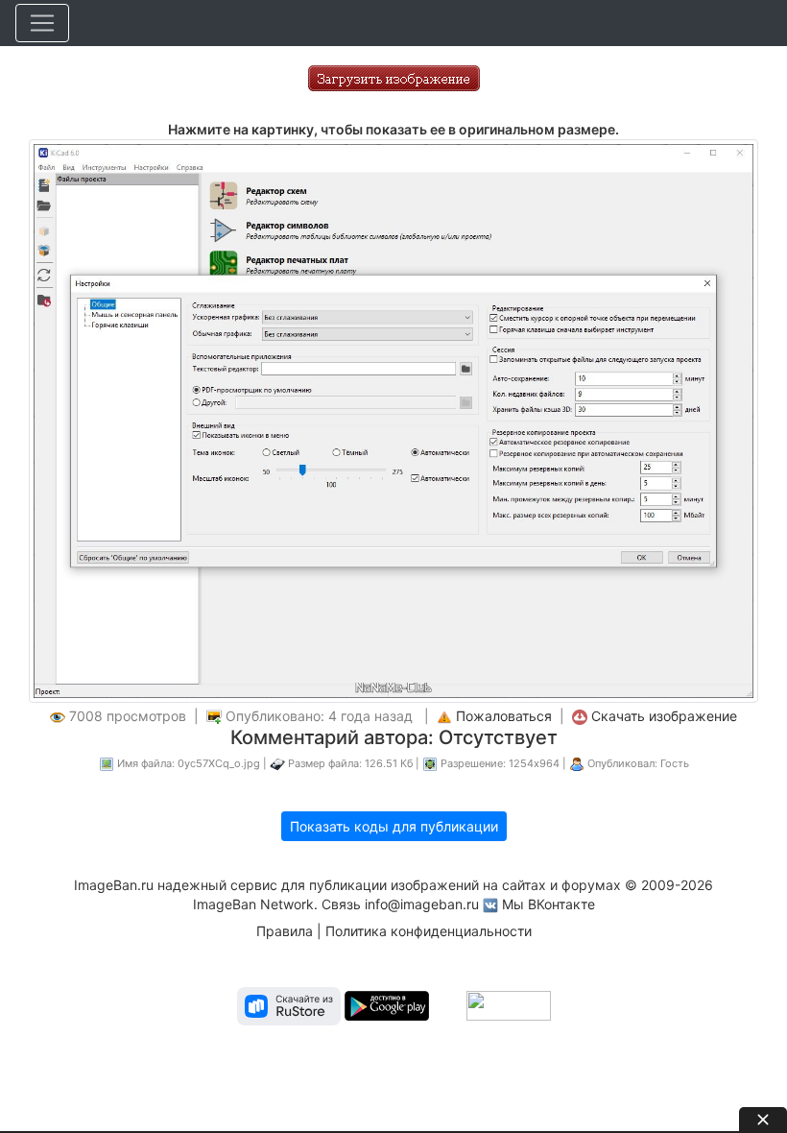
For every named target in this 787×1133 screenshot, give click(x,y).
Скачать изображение (664, 716)
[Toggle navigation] (42, 23)
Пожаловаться (504, 716)
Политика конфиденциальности (428, 931)
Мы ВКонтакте (548, 904)
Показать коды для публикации (394, 826)
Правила (284, 931)
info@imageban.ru (422, 904)
